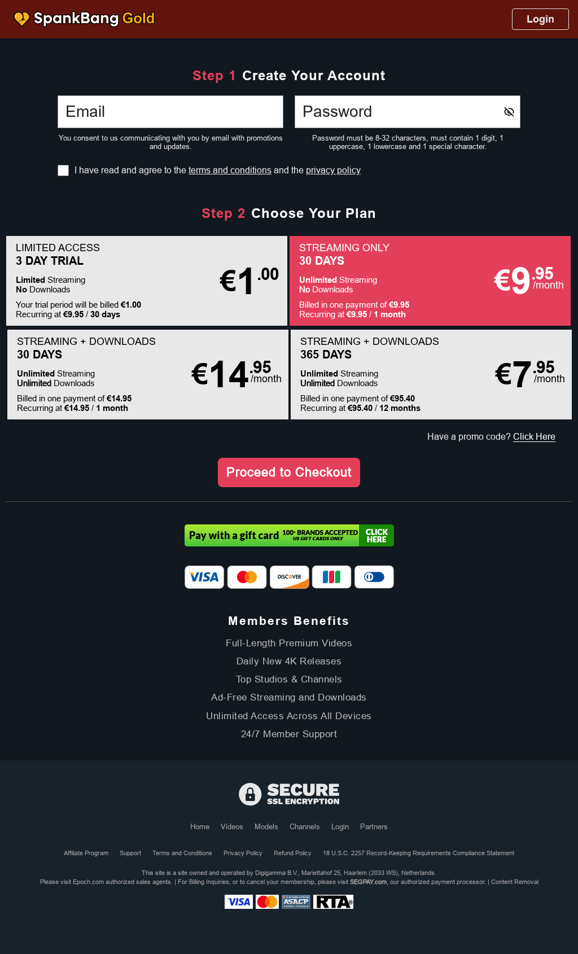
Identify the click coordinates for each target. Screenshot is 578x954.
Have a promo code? (491, 436)
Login (540, 19)
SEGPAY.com (368, 881)
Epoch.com (88, 881)
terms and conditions (230, 170)
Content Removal (514, 881)
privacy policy (333, 170)
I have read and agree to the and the (218, 170)
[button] (146, 281)
